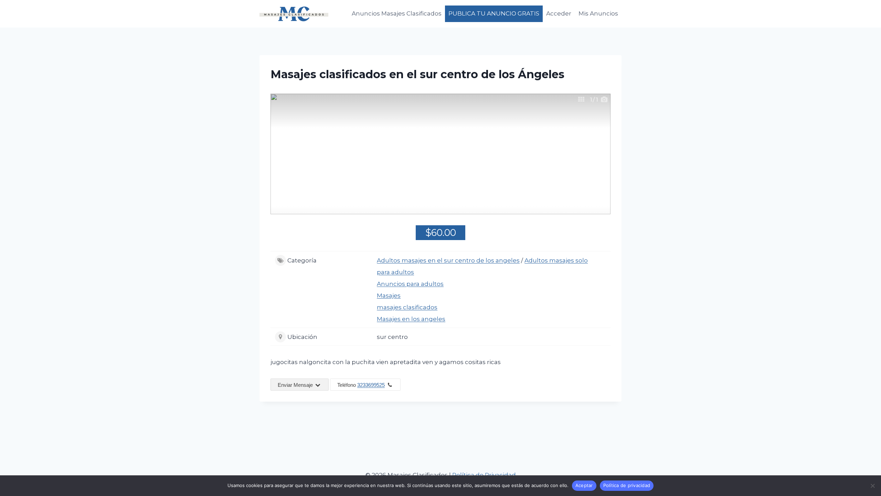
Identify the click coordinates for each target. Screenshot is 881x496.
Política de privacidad (626, 485)
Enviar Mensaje (296, 385)
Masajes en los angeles (411, 319)
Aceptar (584, 485)
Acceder (558, 13)
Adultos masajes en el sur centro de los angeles (448, 260)
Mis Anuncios (598, 13)
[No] (872, 485)
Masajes (389, 295)
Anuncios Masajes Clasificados (397, 13)
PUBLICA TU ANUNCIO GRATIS (493, 13)
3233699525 (371, 385)
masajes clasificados (407, 307)
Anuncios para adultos (410, 283)
